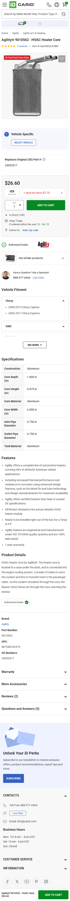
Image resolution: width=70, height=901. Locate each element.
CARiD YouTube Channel (27, 881)
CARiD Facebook (7, 881)
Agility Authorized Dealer (16, 602)
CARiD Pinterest (36, 881)
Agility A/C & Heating (34, 33)
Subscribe (13, 778)
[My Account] (57, 4)
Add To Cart (45, 205)
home (5, 33)
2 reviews (22, 46)
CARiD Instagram (46, 881)
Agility (15, 33)
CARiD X (17, 881)
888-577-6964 (21, 277)
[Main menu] (4, 4)
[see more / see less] (35, 345)
